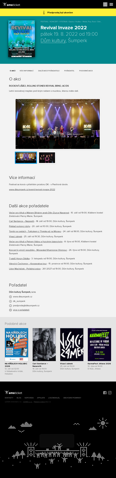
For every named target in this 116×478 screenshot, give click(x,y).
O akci (12, 71)
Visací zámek (15, 236)
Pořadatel (69, 71)
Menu (111, 4)
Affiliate (41, 398)
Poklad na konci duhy (19, 226)
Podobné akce (86, 71)
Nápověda (29, 398)
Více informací (26, 71)
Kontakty (9, 398)
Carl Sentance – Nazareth (21, 221)
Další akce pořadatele (48, 71)
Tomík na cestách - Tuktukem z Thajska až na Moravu (35, 231)
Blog (19, 398)
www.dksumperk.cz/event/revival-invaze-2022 (32, 189)
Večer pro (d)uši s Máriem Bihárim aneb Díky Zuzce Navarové (39, 212)
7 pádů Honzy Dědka (19, 258)
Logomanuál (54, 398)
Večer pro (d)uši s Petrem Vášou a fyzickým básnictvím (36, 241)
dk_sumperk (19, 301)
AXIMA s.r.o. (27, 402)
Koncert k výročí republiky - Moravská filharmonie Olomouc (38, 250)
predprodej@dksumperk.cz (26, 305)
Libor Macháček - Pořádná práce (25, 268)
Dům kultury (53, 40)
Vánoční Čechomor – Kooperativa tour (28, 263)
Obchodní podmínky (72, 398)
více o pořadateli (21, 310)
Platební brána (39, 402)
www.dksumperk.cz (22, 296)
